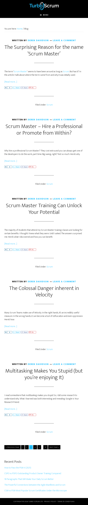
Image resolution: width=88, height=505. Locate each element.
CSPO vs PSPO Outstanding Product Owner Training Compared (32, 473)
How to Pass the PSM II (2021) (17, 468)
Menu (45, 15)
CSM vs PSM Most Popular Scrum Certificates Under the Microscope (35, 491)
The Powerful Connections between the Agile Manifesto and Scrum (34, 485)
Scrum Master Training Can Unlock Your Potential (44, 209)
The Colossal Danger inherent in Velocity (44, 292)
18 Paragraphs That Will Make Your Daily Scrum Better (29, 479)
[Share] (5, 88)
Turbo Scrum (44, 6)
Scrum (66, 71)
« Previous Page (12, 447)
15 (46, 447)
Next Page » (54, 447)
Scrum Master (20, 71)
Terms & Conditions (66, 501)
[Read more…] (10, 82)
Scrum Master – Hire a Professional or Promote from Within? (44, 130)
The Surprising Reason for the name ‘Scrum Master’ (44, 50)
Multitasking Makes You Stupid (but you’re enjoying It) (44, 374)
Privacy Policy (50, 501)
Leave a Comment (64, 40)
